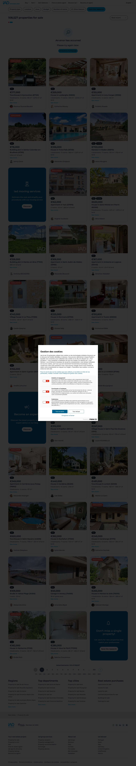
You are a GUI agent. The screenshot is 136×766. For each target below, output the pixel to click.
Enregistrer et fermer (68, 415)
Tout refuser (76, 411)
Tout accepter (60, 411)
